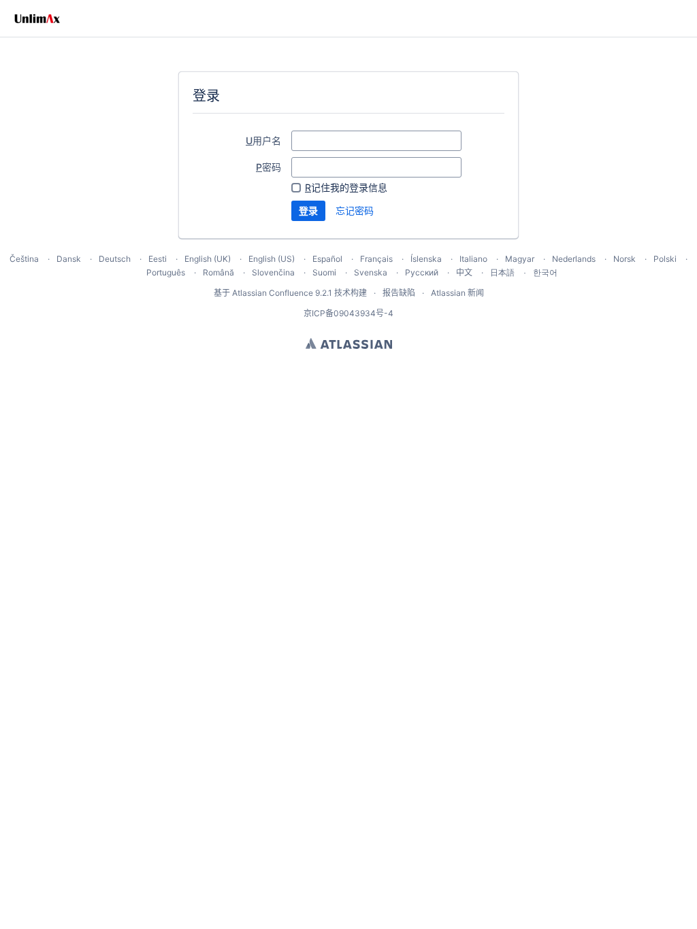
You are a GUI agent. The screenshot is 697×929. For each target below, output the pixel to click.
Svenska (370, 272)
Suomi (324, 272)
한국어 (545, 272)
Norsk (624, 259)
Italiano (473, 259)
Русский (421, 272)
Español (327, 259)
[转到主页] (37, 18)
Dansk (68, 259)
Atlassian (349, 343)
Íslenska (426, 259)
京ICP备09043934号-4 (348, 313)
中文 (464, 272)
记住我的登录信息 (346, 187)
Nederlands (574, 259)
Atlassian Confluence (272, 293)
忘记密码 (355, 210)
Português (165, 272)
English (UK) (207, 259)
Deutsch (115, 259)
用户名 (263, 140)
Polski (665, 259)
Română (218, 272)
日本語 (502, 272)
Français (376, 259)
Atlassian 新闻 (457, 293)
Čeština (24, 259)
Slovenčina (273, 272)
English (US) (271, 259)
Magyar (519, 259)
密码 (268, 167)
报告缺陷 (399, 293)
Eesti (157, 259)
